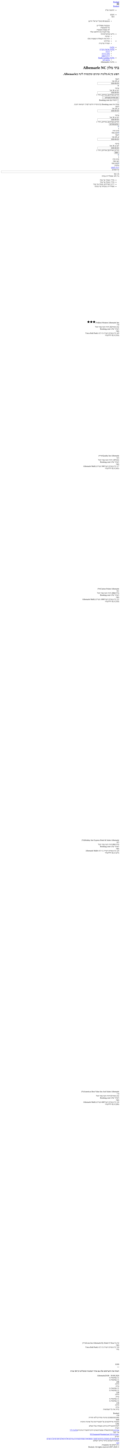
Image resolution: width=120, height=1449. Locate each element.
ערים (97, 1439)
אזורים (85, 1439)
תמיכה (111, 1430)
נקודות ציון (75, 1439)
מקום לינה (106, 60)
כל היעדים (50, 1439)
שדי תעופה (92, 1439)
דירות (108, 52)
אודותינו (116, 1430)
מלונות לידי (73, 1430)
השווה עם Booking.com (108, 100)
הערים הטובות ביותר (106, 1439)
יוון (65, 1439)
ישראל (68, 1439)
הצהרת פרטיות (82, 1430)
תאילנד (62, 1439)
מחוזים (81, 1439)
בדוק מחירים (114, 124)
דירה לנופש (106, 56)
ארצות (116, 1439)
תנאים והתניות (93, 1430)
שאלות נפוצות (104, 1430)
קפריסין (56, 1439)
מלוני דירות (106, 54)
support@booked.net (101, 1434)
